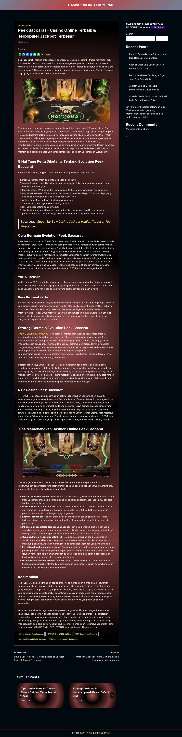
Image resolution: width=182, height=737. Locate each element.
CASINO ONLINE (24, 25)
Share (47, 54)
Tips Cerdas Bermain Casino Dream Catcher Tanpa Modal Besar (38, 692)
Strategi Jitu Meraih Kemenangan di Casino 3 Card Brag (91, 692)
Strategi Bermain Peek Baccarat (32, 639)
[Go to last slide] (21, 695)
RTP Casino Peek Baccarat (86, 634)
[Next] (112, 695)
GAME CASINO (52, 241)
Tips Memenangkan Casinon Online (63, 639)
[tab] (61, 710)
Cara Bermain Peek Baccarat (31, 634)
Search (129, 34)
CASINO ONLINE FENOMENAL (33, 334)
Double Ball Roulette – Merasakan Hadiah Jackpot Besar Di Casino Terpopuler (39, 656)
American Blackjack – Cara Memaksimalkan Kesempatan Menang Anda (97, 656)
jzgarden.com (90, 627)
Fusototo (144, 107)
